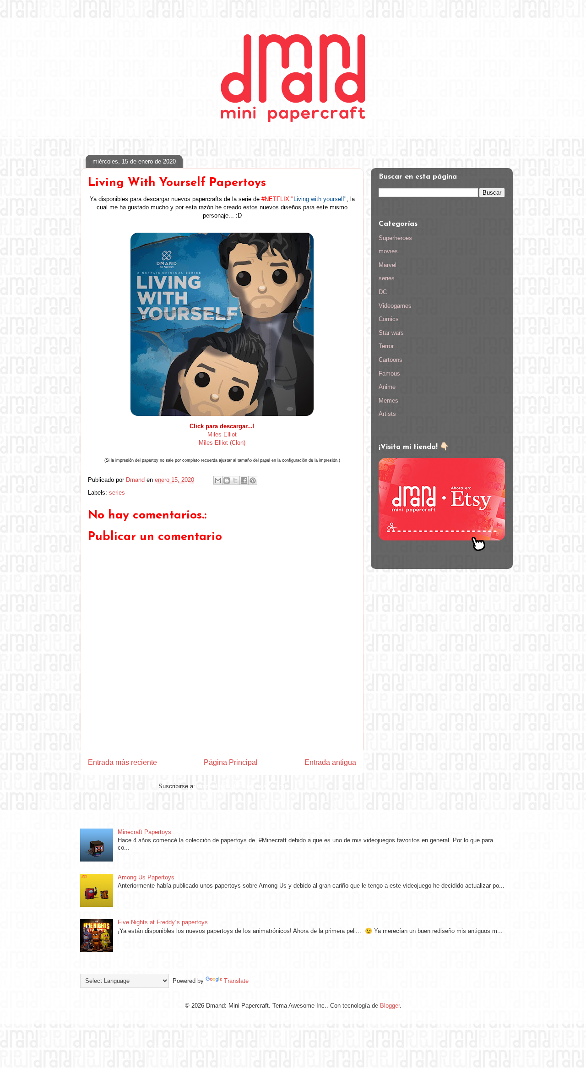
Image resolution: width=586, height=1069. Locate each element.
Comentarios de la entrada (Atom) (241, 786)
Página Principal (231, 762)
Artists (387, 413)
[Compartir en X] (235, 480)
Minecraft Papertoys (144, 832)
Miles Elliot (222, 434)
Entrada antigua (330, 762)
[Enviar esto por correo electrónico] (217, 480)
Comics (389, 319)
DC (383, 292)
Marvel (387, 265)
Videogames (395, 305)
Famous (389, 373)
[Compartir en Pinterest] (252, 480)
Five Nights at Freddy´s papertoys (163, 922)
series (117, 492)
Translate (236, 980)
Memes (388, 400)
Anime (387, 386)
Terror (386, 346)
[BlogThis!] (226, 480)
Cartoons (390, 359)
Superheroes (395, 238)
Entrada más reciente (122, 762)
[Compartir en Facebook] (244, 480)
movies (388, 251)
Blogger (390, 1005)
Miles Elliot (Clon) (222, 442)
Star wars (391, 332)
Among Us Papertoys (146, 877)
